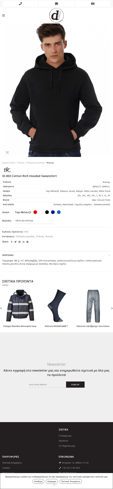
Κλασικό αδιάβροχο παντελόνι (93, 326)
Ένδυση (20, 162)
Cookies (6, 467)
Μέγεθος (6, 220)
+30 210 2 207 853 (71, 467)
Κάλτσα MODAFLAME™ (56, 326)
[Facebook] (11, 242)
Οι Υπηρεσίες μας (67, 445)
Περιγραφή (7, 255)
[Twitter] (15, 242)
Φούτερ (50, 162)
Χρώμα (5, 212)
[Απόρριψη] (54, 484)
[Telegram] (27, 242)
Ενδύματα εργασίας (35, 162)
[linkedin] (23, 242)
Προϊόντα (63, 440)
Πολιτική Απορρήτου (12, 462)
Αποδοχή (38, 481)
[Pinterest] (20, 242)
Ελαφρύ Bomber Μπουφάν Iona (19, 326)
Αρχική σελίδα (8, 162)
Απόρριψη (51, 481)
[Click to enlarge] (7, 152)
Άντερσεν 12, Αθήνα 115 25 (75, 462)
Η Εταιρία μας (65, 435)
